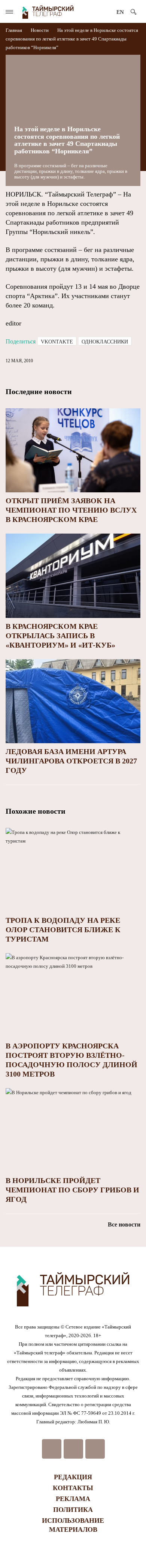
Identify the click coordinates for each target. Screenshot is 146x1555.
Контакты (73, 1488)
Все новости (124, 1224)
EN (120, 12)
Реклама (73, 1499)
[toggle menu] (9, 11)
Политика (73, 1509)
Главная (14, 30)
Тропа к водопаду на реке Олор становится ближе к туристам (63, 929)
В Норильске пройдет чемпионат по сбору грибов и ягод (72, 1189)
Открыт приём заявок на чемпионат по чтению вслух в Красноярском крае (71, 509)
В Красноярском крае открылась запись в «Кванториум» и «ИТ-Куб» (60, 635)
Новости (40, 30)
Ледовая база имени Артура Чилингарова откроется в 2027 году (71, 760)
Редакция (73, 1477)
